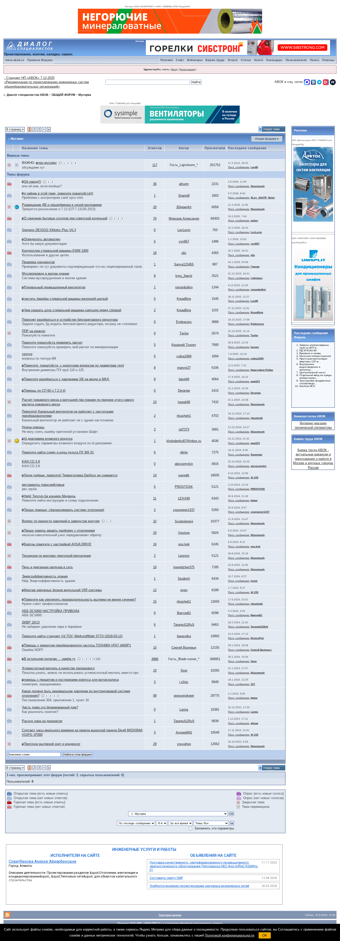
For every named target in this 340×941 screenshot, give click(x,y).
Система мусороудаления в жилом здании (54, 278)
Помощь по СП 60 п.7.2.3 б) (44, 390)
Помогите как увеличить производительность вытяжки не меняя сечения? (80, 599)
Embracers (184, 322)
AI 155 (254, 477)
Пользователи (296, 60)
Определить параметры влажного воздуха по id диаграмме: (67, 443)
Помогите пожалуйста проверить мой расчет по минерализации (70, 347)
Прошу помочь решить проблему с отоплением (59, 530)
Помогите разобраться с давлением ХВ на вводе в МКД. (67, 379)
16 (155, 544)
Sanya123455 (184, 264)
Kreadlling (184, 299)
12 (155, 590)
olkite (184, 452)
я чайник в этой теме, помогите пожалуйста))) (58, 193)
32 (155, 521)
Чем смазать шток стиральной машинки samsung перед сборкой (72, 310)
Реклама (167, 60)
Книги (258, 60)
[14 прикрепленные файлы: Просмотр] (23, 645)
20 (155, 207)
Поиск (314, 60)
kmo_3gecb (183, 276)
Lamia (183, 709)
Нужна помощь (33, 427)
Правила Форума (40, 60)
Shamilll (184, 195)
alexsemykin (184, 464)
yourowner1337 (184, 510)
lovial (254, 580)
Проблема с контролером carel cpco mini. (53, 197)
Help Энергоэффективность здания (48, 581)
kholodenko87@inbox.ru (184, 441)
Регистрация (187, 69)
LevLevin (183, 230)
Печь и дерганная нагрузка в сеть (47, 567)
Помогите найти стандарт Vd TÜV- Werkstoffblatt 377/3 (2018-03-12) (72, 636)
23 (155, 402)
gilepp (254, 723)
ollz (183, 253)
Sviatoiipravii (184, 521)
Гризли (255, 266)
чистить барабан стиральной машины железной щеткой (66, 299)
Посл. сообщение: (239, 167)
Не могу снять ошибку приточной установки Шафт (60, 432)
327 (253, 684)
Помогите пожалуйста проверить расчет (52, 342)
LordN (254, 167)
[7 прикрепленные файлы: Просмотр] (23, 744)
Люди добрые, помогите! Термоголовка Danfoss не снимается (70, 475)
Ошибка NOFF (32, 650)
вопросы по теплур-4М (39, 358)
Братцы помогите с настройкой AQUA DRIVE (57, 544)
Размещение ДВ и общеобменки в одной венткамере (62, 205)
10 (155, 670)
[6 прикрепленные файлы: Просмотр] (23, 680)
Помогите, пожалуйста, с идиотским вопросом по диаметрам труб (74, 365)
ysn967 (184, 241)
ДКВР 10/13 (31, 622)
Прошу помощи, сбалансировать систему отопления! (64, 510)
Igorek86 (184, 402)
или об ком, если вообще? (42, 186)
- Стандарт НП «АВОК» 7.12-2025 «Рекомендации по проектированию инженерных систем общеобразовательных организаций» (46, 82)
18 (155, 253)
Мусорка (84, 95)
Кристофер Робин (262, 370)
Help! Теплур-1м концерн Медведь (50, 496)
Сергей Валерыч (183, 647)
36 (155, 184)
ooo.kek (184, 544)
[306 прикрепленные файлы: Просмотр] (23, 659)
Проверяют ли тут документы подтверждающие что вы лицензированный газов (82, 266)
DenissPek (257, 638)
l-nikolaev (257, 278)
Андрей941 (184, 732)
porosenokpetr (184, 695)
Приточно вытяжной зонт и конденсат (52, 744)
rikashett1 (184, 416)
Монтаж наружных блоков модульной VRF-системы (63, 590)
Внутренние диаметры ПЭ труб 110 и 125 (53, 370)
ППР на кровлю (33, 331)
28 (155, 744)
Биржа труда (215, 60)
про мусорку (47, 163)
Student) (184, 578)
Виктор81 (184, 613)
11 (154, 498)
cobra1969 (183, 356)
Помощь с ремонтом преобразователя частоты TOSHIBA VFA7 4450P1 (77, 645)
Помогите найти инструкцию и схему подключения (60, 500)
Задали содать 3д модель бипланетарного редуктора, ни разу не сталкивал (79, 324)
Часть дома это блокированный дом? (50, 707)
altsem (184, 184)
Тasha (183, 333)
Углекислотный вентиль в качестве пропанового (58, 668)
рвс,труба (29, 489)
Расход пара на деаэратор (42, 721)
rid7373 (184, 429)
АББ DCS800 (32, 615)
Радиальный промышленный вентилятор (54, 287)
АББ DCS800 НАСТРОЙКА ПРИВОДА (50, 611)
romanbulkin (184, 287)
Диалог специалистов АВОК (27, 95)
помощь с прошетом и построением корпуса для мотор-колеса (71, 680)
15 (155, 601)
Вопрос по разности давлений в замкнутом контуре (61, 521)
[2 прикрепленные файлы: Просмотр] (23, 239)
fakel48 (184, 379)
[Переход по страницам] (60, 163)
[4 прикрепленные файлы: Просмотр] (23, 510)
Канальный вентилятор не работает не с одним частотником (67, 420)
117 (154, 165)
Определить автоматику (42, 239)
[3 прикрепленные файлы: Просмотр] (37, 163)
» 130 (96, 659)
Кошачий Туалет (183, 345)
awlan (254, 220)
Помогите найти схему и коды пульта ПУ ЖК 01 (58, 452)
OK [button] (264, 935)
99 (155, 695)
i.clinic (183, 682)
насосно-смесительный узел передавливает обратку (62, 535)
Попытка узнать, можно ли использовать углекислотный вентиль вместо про (80, 673)
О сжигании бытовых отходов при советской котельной (65, 218)
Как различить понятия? (40, 712)
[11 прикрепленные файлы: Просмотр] (23, 218)
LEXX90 (184, 498)
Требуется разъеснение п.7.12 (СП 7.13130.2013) (58, 209)
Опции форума (265, 138)
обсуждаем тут (33, 167)
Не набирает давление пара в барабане (52, 626)
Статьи (246, 60)
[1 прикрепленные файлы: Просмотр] (23, 182)
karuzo (255, 347)
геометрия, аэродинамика (41, 684)
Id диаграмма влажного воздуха (48, 438)
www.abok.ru (14, 60)
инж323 (255, 381)
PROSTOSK (184, 487)
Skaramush (258, 186)
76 (155, 218)
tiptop (254, 500)
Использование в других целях (45, 255)
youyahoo (184, 744)
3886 (154, 659)
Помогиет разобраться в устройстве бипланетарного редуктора (70, 319)
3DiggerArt (183, 207)
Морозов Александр (184, 218)
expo (183, 590)
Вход (174, 69)
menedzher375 (183, 567)
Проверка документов (38, 262)
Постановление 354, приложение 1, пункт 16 (55, 700)
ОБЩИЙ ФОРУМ (63, 95)
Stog (183, 670)
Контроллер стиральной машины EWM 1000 (55, 250)
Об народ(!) (32, 182)
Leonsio (183, 556)
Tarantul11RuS (183, 625)
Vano (254, 661)
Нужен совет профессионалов (45, 604)
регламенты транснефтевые (43, 485)
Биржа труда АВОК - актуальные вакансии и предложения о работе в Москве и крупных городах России (313, 458)
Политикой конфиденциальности (229, 935)
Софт (180, 60)
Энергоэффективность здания (45, 576)
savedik (183, 475)
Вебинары (194, 60)
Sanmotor (256, 454)
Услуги (233, 60)
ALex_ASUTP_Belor (263, 197)
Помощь (328, 60)
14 (155, 475)
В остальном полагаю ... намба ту (49, 659)
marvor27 (184, 368)
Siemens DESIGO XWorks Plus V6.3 (49, 230)
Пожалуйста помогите (38, 335)
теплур (27, 354)
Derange (184, 390)
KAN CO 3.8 (31, 461)
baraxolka (184, 636)
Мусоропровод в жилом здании (45, 273)
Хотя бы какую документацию (44, 244)
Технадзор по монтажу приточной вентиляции (56, 556)
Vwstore (184, 533)
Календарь (274, 60)
